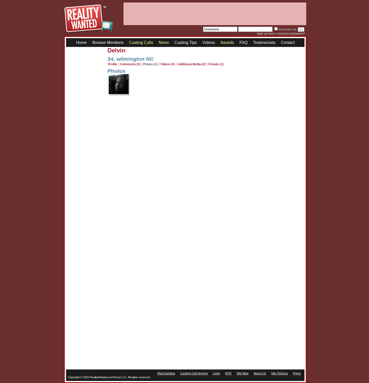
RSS (228, 373)
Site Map (242, 373)
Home (81, 42)
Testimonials (264, 42)
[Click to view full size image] (119, 94)
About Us (260, 373)
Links (216, 373)
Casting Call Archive (194, 373)
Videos (208, 42)
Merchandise (166, 373)
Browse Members (108, 42)
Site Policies (279, 373)
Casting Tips (185, 42)
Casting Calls (141, 42)
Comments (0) (130, 64)
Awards (227, 42)
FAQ (243, 42)
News (164, 42)
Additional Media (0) (191, 64)
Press (297, 373)
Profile (112, 64)
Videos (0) (167, 64)
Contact (288, 42)
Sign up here (265, 33)
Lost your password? (291, 33)
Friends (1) (216, 64)
